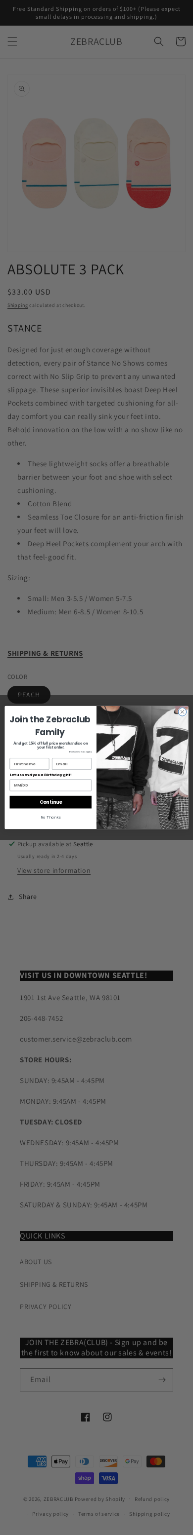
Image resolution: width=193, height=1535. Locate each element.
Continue (51, 802)
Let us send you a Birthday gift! (41, 775)
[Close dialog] (182, 712)
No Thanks (50, 817)
